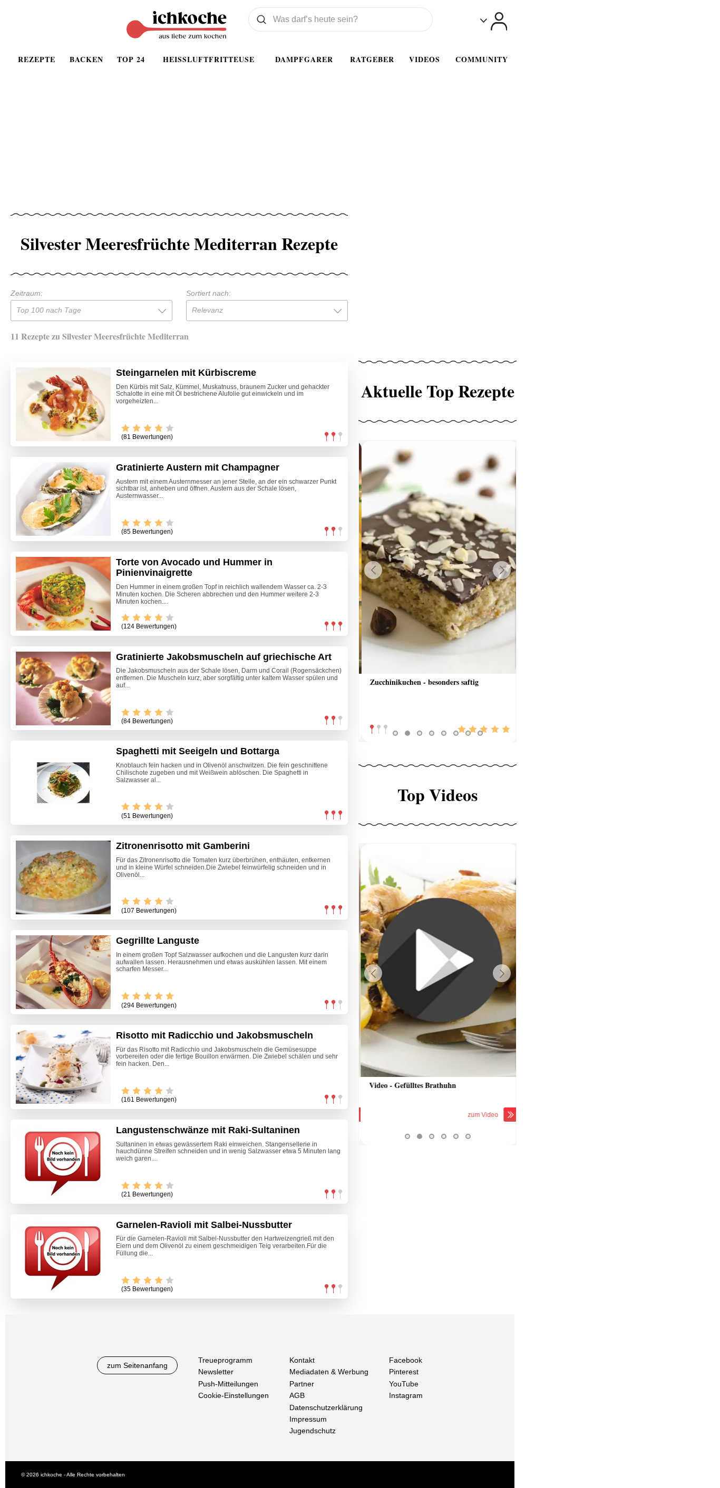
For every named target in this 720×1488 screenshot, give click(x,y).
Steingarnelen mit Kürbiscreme (186, 372)
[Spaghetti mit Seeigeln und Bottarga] (63, 783)
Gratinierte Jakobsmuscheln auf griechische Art (224, 657)
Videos (424, 59)
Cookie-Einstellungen (233, 1395)
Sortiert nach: (208, 293)
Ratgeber (372, 59)
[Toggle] (493, 21)
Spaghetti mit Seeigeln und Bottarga (197, 751)
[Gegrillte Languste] (63, 972)
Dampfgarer (304, 59)
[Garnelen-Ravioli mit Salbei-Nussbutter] (63, 1256)
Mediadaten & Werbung (328, 1371)
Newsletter (215, 1371)
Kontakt (302, 1360)
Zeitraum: (27, 293)
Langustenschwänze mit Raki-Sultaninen (208, 1130)
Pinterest (404, 1371)
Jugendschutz (312, 1430)
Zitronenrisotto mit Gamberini (183, 846)
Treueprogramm (225, 1360)
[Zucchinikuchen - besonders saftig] (437, 557)
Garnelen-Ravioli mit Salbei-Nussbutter (204, 1225)
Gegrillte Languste (157, 940)
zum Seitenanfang (137, 1365)
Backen (86, 59)
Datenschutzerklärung (326, 1407)
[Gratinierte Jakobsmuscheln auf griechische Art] (63, 688)
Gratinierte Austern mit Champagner (197, 467)
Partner (301, 1383)
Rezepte (36, 59)
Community (481, 59)
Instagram (406, 1395)
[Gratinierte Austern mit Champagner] (63, 499)
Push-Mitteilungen (228, 1383)
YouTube (404, 1383)
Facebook (405, 1360)
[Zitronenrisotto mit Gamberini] (63, 877)
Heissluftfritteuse (209, 59)
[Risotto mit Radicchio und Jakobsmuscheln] (63, 1067)
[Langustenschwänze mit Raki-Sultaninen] (63, 1162)
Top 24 (131, 59)
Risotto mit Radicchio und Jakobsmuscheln (214, 1035)
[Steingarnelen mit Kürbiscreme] (63, 404)
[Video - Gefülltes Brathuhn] (437, 960)
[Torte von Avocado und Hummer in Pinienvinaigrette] (63, 594)
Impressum (308, 1419)
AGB (297, 1395)
